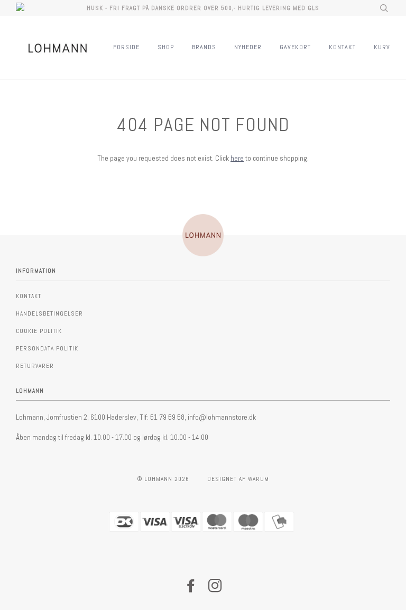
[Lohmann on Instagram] (215, 589)
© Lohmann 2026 (163, 479)
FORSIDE (126, 47)
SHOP (166, 47)
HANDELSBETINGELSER (49, 313)
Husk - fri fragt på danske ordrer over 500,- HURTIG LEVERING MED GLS (203, 8)
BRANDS (204, 47)
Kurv (382, 47)
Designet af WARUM (238, 479)
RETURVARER (35, 365)
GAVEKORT (295, 47)
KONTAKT (342, 47)
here (237, 158)
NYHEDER (248, 47)
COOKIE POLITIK (39, 331)
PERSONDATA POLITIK (47, 348)
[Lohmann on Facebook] (191, 589)
